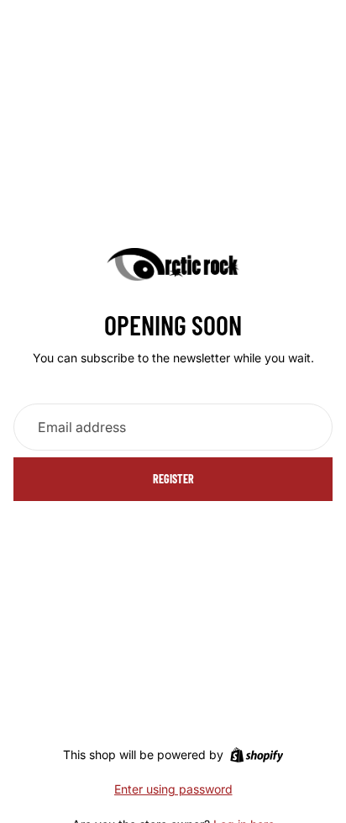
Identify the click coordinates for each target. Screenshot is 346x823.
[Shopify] (256, 754)
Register (173, 479)
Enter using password (173, 789)
